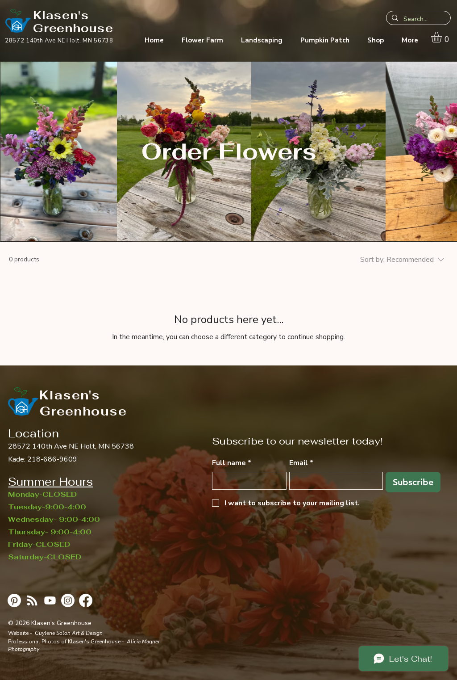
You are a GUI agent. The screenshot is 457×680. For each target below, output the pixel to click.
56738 (103, 41)
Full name (231, 463)
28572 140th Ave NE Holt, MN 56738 (71, 446)
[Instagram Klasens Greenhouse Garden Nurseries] (68, 600)
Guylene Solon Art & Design (69, 633)
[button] (442, 37)
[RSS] (32, 600)
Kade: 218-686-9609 (42, 459)
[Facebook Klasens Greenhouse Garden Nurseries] (85, 600)
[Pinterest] (14, 600)
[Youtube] (50, 600)
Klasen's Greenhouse (73, 22)
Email (301, 463)
